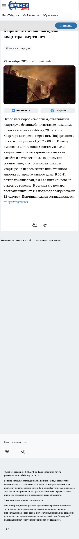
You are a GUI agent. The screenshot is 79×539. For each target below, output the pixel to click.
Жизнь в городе (18, 48)
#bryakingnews (15, 202)
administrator (43, 61)
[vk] (34, 225)
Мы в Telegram (10, 15)
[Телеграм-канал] (58, 110)
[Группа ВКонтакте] (21, 110)
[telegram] (46, 225)
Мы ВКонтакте (31, 15)
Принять (66, 25)
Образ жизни (50, 15)
